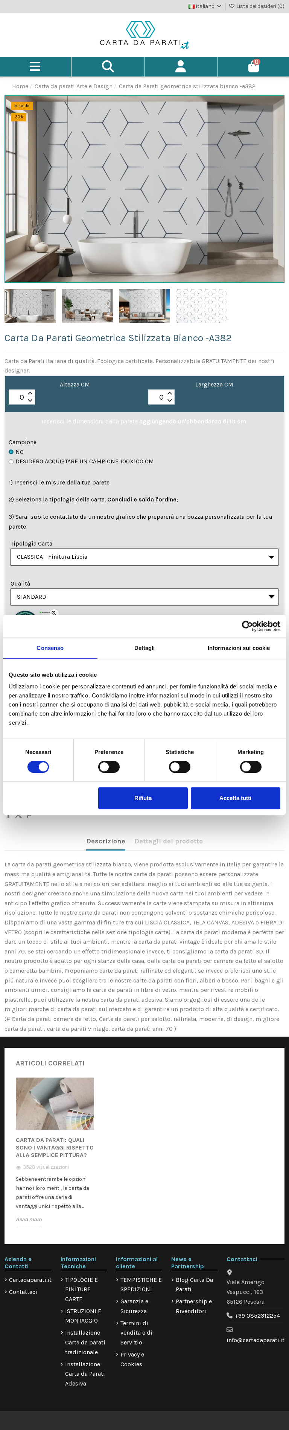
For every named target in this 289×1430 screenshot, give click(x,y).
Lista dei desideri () (259, 6)
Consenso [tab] (50, 648)
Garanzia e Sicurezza (134, 1306)
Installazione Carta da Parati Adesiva (85, 1374)
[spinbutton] (22, 397)
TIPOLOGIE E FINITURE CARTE (81, 1289)
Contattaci (23, 1291)
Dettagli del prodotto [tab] (168, 841)
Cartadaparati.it (30, 1279)
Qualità (20, 583)
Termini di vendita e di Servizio (136, 1333)
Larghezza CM (214, 384)
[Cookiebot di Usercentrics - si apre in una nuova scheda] (247, 626)
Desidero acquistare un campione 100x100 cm (84, 461)
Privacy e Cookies (132, 1359)
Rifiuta (143, 798)
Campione (23, 442)
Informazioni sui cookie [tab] (239, 648)
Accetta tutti (235, 798)
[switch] (109, 767)
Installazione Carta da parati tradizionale (85, 1342)
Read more (28, 1219)
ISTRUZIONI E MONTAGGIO (83, 1315)
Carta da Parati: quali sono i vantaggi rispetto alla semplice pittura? (55, 1147)
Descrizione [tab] (105, 841)
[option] (55, 1156)
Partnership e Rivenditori (194, 1306)
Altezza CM (75, 384)
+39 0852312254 (257, 1315)
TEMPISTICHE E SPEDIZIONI (141, 1284)
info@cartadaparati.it (255, 1340)
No (19, 451)
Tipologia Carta (31, 543)
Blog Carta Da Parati (194, 1284)
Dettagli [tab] (144, 648)
